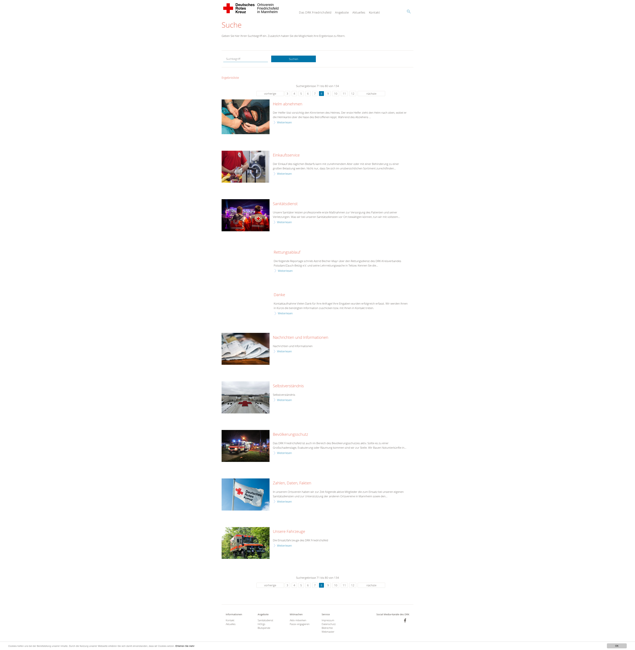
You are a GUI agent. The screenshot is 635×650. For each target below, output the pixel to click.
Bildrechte (327, 627)
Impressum (328, 620)
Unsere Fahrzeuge (289, 531)
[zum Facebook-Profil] (405, 620)
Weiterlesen (284, 122)
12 (352, 93)
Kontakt (374, 12)
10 (335, 93)
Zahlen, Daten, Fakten (292, 483)
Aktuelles (358, 12)
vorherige (270, 93)
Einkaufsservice (286, 155)
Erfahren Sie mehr (184, 646)
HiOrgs (261, 624)
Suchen (293, 59)
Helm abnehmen (287, 104)
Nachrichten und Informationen (300, 337)
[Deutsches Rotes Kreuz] (239, 8)
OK (616, 645)
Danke (279, 294)
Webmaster (328, 631)
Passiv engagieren (300, 624)
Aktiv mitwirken (298, 620)
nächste (371, 93)
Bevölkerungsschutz (290, 434)
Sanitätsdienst (285, 203)
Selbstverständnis (288, 385)
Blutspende (264, 627)
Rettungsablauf (287, 252)
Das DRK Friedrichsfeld (315, 12)
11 (344, 93)
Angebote (342, 12)
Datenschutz (329, 624)
